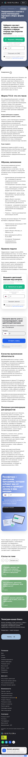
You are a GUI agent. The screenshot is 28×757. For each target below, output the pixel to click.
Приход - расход (5, 691)
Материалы (11, 8)
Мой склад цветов (6, 710)
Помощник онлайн (6, 701)
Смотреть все (14, 560)
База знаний (4, 665)
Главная (3, 8)
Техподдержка (5, 721)
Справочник (4, 672)
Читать (9, 637)
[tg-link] (6, 742)
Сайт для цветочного (7, 693)
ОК (25, 755)
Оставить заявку (14, 341)
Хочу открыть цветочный (8, 678)
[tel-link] (10, 742)
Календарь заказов (6, 708)
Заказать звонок (14, 301)
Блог (2, 653)
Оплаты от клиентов (6, 704)
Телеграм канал (5, 663)
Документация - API (6, 725)
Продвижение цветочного (8, 697)
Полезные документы (7, 659)
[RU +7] (6, 48)
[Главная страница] (11, 3)
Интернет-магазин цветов (8, 685)
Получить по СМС (14, 53)
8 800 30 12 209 (4, 745)
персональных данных (17, 58)
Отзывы (3, 657)
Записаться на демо (15, 287)
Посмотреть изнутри (8, 507)
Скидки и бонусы (6, 699)
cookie (23, 755)
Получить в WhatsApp (15, 39)
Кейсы (3, 655)
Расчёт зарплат (5, 706)
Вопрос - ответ (5, 668)
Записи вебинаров (6, 661)
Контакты (3, 718)
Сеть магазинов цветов (7, 682)
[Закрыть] (25, 749)
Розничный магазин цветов (8, 680)
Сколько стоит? (5, 716)
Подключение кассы (6, 695)
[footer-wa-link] (2, 742)
